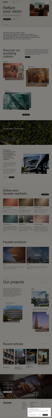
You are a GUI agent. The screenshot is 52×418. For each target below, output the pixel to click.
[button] (39, 415)
